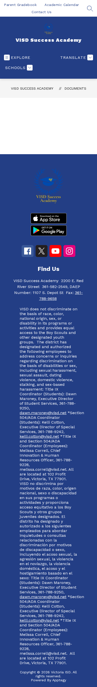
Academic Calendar (62, 5)
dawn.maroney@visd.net (43, 412)
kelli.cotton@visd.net (39, 436)
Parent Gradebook (20, 5)
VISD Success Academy (32, 88)
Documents (75, 88)
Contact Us (41, 12)
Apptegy (59, 680)
